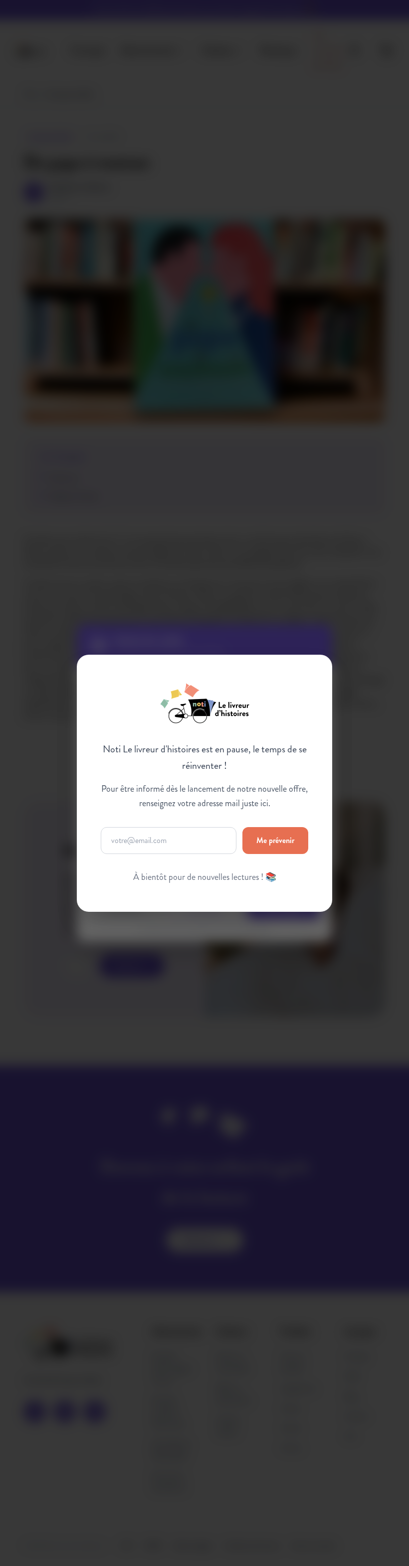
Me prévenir (275, 840)
